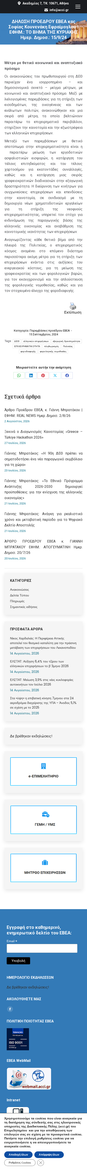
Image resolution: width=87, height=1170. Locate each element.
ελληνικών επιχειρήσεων (36, 341)
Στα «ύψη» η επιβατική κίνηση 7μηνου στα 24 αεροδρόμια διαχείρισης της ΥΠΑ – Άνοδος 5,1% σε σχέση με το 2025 (43, 703)
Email (12, 941)
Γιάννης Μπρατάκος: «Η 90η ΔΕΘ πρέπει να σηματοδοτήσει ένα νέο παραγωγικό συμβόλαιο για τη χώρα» (43, 459)
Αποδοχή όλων (18, 1154)
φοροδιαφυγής (28, 351)
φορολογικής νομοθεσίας (53, 351)
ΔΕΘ (16, 341)
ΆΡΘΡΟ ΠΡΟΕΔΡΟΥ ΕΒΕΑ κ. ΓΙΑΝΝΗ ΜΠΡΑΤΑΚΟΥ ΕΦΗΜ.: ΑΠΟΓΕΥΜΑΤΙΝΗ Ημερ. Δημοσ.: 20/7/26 (43, 547)
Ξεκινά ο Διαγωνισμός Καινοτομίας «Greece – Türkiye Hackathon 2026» (43, 434)
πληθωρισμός (51, 346)
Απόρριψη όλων (49, 1154)
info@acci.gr (59, 10)
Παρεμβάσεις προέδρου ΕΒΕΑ (50, 330)
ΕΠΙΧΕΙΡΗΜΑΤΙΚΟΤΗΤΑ (27, 346)
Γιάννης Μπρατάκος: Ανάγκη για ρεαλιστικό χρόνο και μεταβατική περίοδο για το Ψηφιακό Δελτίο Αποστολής (43, 519)
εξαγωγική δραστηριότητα (66, 341)
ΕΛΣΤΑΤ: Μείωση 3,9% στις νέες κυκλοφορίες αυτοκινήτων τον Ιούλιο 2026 (41, 682)
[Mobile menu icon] (78, 6)
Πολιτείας (68, 346)
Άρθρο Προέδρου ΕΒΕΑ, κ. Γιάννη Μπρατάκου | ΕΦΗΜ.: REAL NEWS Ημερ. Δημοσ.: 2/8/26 (43, 413)
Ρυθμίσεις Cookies (20, 1162)
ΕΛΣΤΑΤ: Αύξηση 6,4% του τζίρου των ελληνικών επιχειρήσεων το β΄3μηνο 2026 (39, 663)
